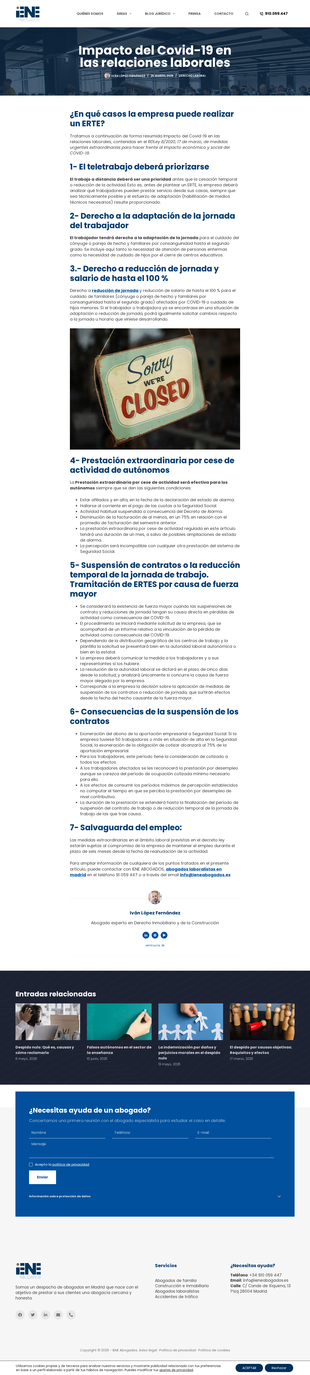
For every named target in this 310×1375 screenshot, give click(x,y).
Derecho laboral (192, 76)
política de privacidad (70, 1164)
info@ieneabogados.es (265, 1280)
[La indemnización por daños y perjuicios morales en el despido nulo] (190, 1021)
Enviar (42, 1177)
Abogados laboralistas (177, 1291)
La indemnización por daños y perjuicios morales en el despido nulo (189, 1053)
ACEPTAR (249, 1368)
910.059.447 (276, 13)
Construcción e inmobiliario (182, 1286)
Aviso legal (148, 1350)
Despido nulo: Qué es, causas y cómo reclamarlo (44, 1050)
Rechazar (279, 1368)
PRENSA (194, 13)
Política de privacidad (177, 1350)
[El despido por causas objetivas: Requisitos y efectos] (262, 1021)
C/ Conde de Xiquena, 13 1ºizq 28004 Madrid (260, 1288)
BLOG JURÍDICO (157, 13)
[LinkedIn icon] (146, 935)
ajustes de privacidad (176, 1370)
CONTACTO (223, 13)
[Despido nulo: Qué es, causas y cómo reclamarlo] (47, 1021)
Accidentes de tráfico (176, 1296)
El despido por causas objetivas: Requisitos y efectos (261, 1050)
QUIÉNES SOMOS (90, 13)
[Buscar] (246, 13)
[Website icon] (155, 935)
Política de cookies (214, 1350)
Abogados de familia (176, 1280)
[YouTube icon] (164, 935)
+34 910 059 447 (265, 1275)
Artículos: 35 (155, 945)
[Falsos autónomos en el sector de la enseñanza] (119, 1021)
